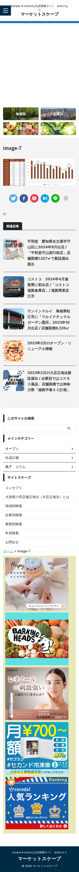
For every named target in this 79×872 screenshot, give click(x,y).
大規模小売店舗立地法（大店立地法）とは (37, 497)
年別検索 (12, 533)
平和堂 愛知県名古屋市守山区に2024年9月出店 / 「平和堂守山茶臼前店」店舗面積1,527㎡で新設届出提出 (48, 252)
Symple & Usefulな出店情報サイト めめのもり (39, 852)
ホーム (8, 551)
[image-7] (45, 198)
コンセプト (13, 488)
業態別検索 (13, 524)
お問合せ (12, 542)
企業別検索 (13, 515)
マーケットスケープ (40, 14)
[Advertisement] (39, 62)
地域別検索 (13, 506)
